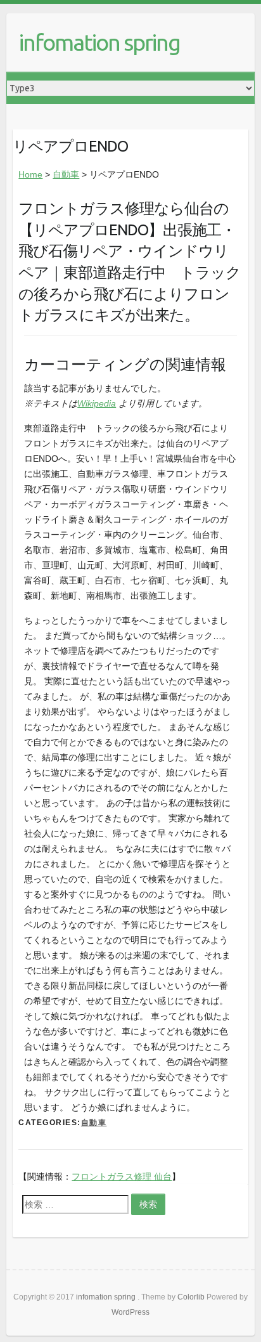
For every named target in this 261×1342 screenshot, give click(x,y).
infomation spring (99, 42)
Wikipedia (96, 403)
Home (30, 174)
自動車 (66, 174)
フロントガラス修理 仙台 (122, 1176)
